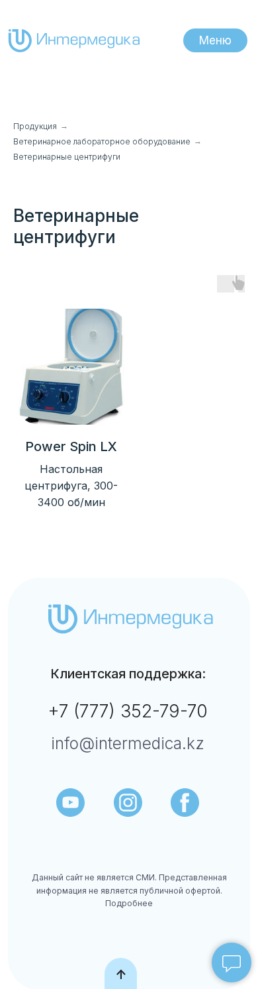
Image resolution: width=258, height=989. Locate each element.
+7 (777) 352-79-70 (128, 710)
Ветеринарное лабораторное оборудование (102, 141)
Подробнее (129, 903)
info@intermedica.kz (127, 743)
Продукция (35, 126)
